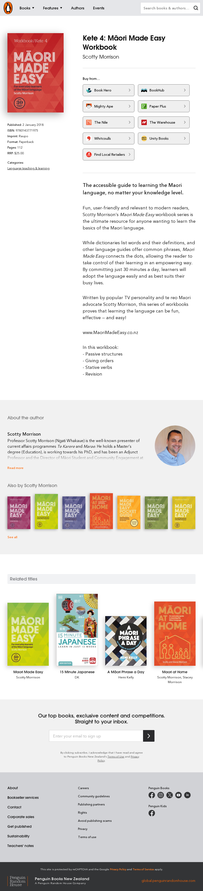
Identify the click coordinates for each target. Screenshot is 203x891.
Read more (15, 467)
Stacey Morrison (180, 679)
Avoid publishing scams (95, 820)
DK (77, 677)
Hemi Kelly (126, 677)
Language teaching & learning (28, 168)
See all (12, 537)
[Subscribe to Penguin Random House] (148, 736)
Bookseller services (23, 797)
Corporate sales (20, 817)
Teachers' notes (20, 846)
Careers (83, 788)
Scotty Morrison (101, 57)
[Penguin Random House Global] (21, 880)
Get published (19, 826)
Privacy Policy (118, 869)
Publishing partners (91, 804)
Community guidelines (94, 796)
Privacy (82, 828)
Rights (82, 812)
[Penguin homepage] (8, 8)
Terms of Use (115, 756)
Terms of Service (143, 869)
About (12, 788)
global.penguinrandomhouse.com (168, 880)
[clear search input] (196, 8)
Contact (14, 807)
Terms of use (87, 837)
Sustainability (18, 836)
